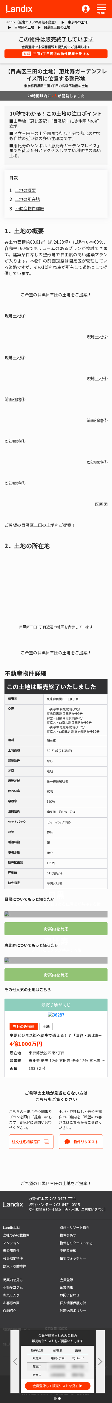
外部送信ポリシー (73, 1310)
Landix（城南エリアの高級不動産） (31, 21)
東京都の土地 (78, 21)
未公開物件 (11, 1250)
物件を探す (68, 1235)
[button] (101, 7)
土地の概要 (25, 190)
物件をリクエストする (76, 1242)
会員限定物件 (13, 1258)
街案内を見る (56, 929)
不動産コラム (13, 1287)
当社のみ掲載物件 (16, 1235)
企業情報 (66, 1287)
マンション (11, 1242)
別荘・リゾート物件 (74, 1227)
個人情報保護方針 (73, 1302)
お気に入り (11, 1295)
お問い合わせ (69, 1295)
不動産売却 (68, 1250)
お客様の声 (11, 1302)
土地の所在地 (27, 199)
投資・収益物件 (14, 1266)
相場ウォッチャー (73, 1258)
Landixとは (11, 1227)
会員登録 (66, 1279)
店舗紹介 (9, 1310)
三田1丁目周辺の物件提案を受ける (57, 53)
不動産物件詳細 (29, 208)
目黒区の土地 (24, 27)
